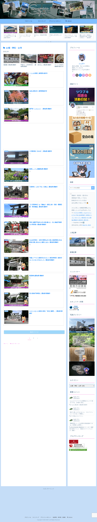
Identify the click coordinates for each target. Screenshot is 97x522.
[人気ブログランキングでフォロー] (78, 449)
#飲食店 (83, 217)
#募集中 (83, 215)
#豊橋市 (75, 220)
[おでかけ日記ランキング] (76, 445)
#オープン (78, 217)
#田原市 (80, 220)
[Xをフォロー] (77, 75)
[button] (61, 61)
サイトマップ (36, 517)
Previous (2, 32)
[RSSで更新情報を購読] (89, 75)
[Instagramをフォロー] (83, 75)
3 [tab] (51, 41)
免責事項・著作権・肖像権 (59, 517)
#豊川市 (85, 220)
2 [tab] (48, 41)
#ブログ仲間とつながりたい (82, 213)
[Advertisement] (33, 135)
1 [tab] (46, 41)
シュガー (82, 63)
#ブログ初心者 (76, 215)
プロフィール (28, 517)
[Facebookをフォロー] (80, 75)
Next (95, 32)
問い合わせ (69, 517)
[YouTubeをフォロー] (86, 75)
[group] (11, 61)
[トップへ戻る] (94, 519)
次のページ (34, 332)
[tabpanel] (10, 32)
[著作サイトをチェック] (73, 75)
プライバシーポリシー (46, 517)
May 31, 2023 (86, 225)
